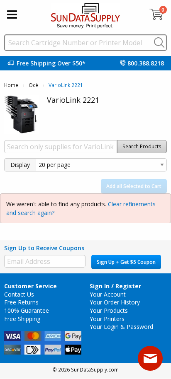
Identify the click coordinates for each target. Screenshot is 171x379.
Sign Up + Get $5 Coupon (126, 262)
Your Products (109, 310)
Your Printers (107, 319)
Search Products (141, 146)
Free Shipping (22, 319)
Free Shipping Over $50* (51, 63)
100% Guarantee (26, 310)
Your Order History (115, 302)
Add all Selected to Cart (133, 186)
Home (11, 85)
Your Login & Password (121, 327)
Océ (33, 85)
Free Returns (21, 302)
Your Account (108, 294)
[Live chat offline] (150, 358)
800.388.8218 (145, 63)
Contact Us (19, 294)
